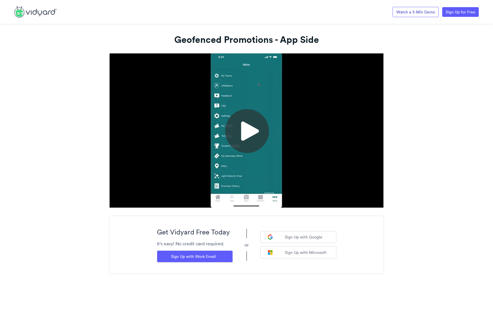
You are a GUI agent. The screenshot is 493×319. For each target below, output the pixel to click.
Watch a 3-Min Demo (415, 12)
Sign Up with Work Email (193, 256)
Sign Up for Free (460, 12)
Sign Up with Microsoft (305, 252)
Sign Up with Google (303, 237)
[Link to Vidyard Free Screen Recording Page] (35, 11)
